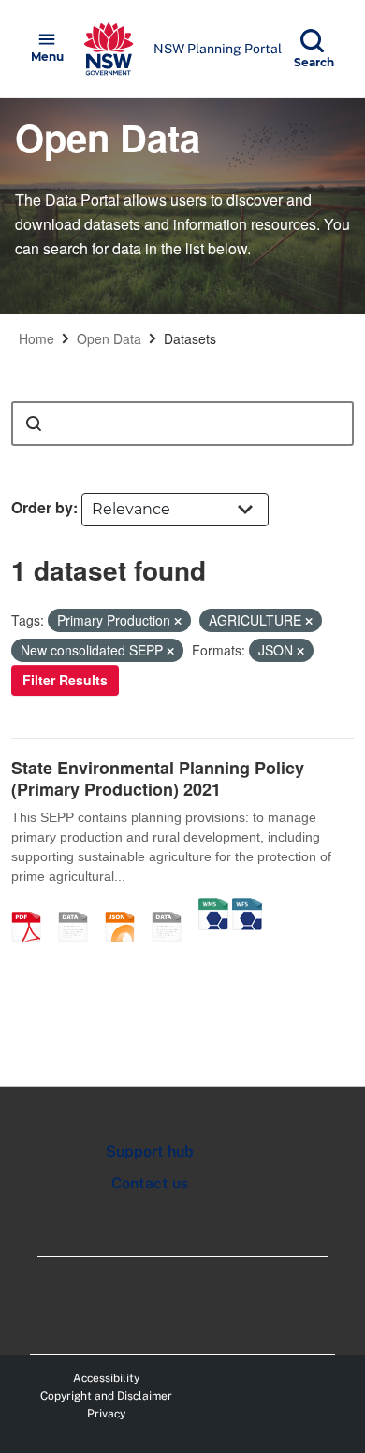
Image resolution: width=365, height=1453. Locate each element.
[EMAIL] (79, 907)
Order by (42, 507)
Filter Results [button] (65, 679)
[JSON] (126, 907)
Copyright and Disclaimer (106, 1396)
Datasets (190, 338)
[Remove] (178, 620)
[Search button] (33, 423)
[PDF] (32, 907)
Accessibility (106, 1378)
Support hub (150, 1151)
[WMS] (213, 907)
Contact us (149, 1183)
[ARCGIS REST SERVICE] (173, 907)
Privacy (106, 1413)
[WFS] (247, 907)
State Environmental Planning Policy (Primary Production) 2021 (157, 778)
